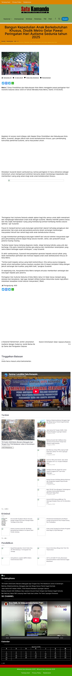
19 (26, 656)
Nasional (7, 19)
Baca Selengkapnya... (7, 447)
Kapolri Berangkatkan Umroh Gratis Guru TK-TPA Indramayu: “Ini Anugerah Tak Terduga (21, 549)
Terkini (5, 415)
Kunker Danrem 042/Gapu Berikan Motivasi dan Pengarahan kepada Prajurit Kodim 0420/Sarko (58, 481)
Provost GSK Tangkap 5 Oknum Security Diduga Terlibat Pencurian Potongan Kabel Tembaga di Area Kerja (22, 520)
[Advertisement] (36, 113)
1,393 (6, 509)
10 (6, 654)
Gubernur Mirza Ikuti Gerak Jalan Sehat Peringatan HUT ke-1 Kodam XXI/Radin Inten (57, 461)
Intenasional (19, 19)
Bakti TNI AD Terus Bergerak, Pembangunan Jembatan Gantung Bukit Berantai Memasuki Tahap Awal (58, 491)
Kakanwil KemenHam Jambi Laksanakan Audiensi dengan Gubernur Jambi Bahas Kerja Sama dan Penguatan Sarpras (18, 344)
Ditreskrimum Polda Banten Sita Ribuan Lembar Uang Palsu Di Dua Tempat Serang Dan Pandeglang (57, 520)
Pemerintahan (46, 77)
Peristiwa (37, 19)
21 (45, 656)
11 (16, 654)
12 (26, 654)
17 (6, 656)
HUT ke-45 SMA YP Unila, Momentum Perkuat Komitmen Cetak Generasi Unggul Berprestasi (57, 559)
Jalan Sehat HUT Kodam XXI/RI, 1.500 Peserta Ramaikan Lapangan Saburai (25, 588)
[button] (11, 19)
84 (5, 538)
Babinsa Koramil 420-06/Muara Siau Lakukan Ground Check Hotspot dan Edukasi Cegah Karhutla (56, 441)
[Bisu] (65, 409)
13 (35, 654)
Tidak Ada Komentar (32, 78)
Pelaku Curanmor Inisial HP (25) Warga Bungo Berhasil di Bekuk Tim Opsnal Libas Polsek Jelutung (22, 530)
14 (45, 654)
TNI (45, 19)
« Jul (3, 663)
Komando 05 (8, 77)
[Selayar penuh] (68, 409)
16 (65, 654)
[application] (36, 391)
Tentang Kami (6, 2)
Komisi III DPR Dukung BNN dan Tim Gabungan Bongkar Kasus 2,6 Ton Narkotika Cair (58, 501)
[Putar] (4, 409)
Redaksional (27, 2)
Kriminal (29, 19)
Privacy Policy (16, 2)
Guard (65, 19)
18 (16, 656)
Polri (50, 19)
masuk (13, 361)
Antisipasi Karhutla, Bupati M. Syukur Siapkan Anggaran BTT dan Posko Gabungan (56, 471)
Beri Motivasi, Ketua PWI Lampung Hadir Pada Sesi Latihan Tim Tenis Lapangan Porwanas (57, 451)
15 (55, 654)
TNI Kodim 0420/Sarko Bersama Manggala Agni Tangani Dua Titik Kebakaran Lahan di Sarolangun (32, 583)
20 (36, 656)
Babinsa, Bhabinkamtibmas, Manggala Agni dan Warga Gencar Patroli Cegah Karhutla (28, 586)
